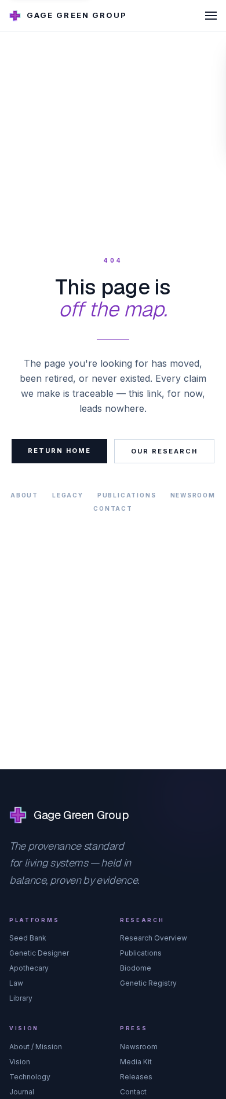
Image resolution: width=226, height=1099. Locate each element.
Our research (164, 451)
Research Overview (153, 938)
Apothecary (29, 968)
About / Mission (35, 1046)
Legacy (67, 495)
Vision (19, 1061)
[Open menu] (211, 15)
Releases (136, 1076)
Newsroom (193, 495)
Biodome (135, 968)
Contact (113, 508)
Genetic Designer (39, 953)
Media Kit (136, 1061)
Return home (59, 451)
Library (20, 998)
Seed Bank (27, 938)
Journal (21, 1091)
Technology (29, 1076)
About (24, 495)
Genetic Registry (148, 983)
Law (16, 983)
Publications (126, 495)
